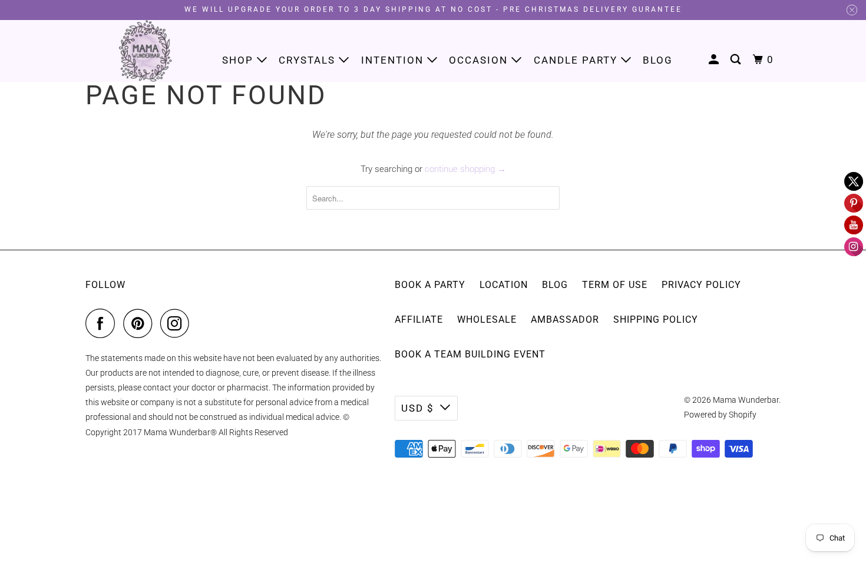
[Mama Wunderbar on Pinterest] (140, 323)
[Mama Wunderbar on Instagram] (178, 323)
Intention (394, 60)
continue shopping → (465, 169)
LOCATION (504, 284)
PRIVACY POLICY (701, 284)
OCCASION (480, 60)
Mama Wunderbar (746, 400)
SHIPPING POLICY (655, 319)
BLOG (555, 284)
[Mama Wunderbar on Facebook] (103, 323)
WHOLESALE (487, 319)
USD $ (417, 408)
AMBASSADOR (565, 319)
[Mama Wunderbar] (145, 51)
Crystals (309, 60)
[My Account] (715, 59)
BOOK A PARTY (430, 284)
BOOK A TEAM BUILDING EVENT (470, 354)
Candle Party (577, 60)
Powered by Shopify (720, 414)
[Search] (737, 59)
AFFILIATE (419, 319)
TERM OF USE (614, 284)
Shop (239, 60)
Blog (658, 60)
